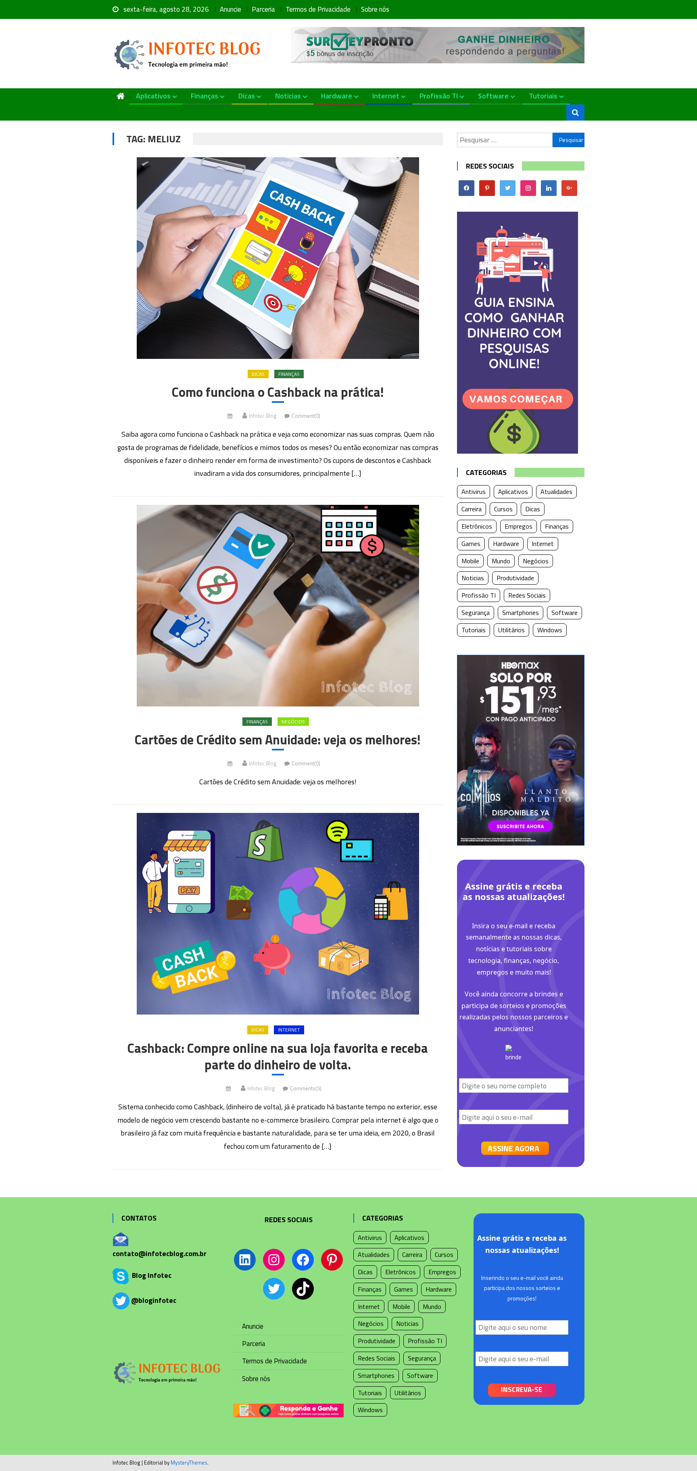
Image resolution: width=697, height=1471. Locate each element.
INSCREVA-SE (521, 1389)
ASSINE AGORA (513, 1148)
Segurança (475, 612)
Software (493, 95)
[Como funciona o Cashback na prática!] (278, 258)
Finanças (204, 95)
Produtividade (515, 578)
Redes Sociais (527, 595)
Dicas (246, 95)
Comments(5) (305, 1088)
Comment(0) (306, 416)
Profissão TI (438, 95)
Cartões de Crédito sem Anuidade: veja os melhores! (278, 739)
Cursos (503, 509)
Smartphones (520, 612)
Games (470, 543)
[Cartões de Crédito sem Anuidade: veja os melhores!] (278, 605)
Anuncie (230, 9)
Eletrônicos (476, 526)
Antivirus (473, 491)
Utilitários (511, 630)
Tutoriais (543, 95)
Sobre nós (375, 9)
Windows (549, 630)
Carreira (471, 509)
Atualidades (556, 491)
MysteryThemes (189, 1462)
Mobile (470, 561)
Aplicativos (153, 95)
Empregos (518, 526)
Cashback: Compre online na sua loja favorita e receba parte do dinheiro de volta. (277, 1056)
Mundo (501, 561)
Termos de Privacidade (318, 9)
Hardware (336, 95)
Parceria (263, 9)
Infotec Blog (262, 416)
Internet (385, 95)
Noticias (288, 95)
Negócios (293, 721)
